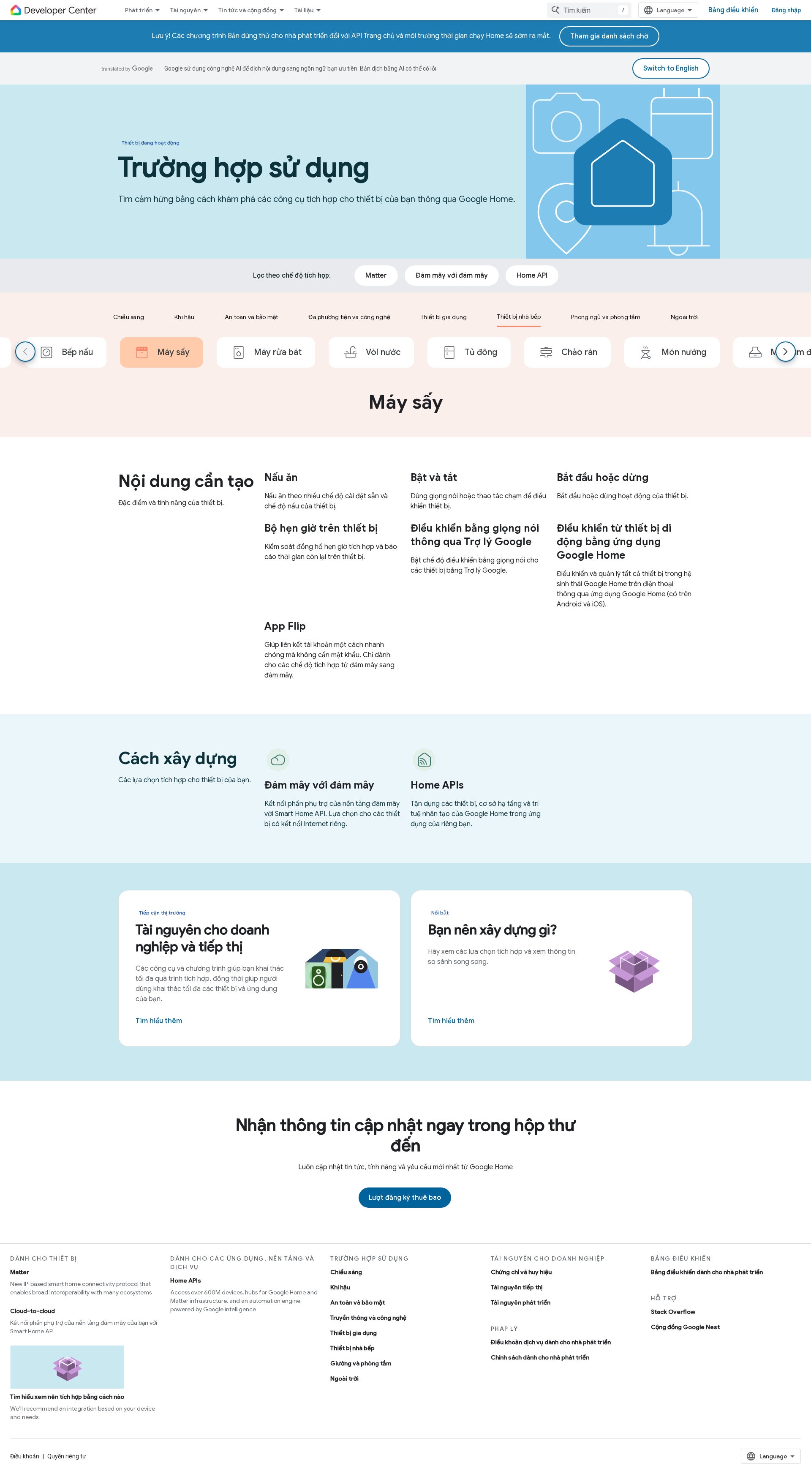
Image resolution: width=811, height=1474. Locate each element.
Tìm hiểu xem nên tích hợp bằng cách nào (67, 1396)
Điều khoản (24, 1456)
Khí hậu (340, 1287)
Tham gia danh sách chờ (609, 36)
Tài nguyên (185, 10)
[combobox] (589, 10)
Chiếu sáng (346, 1272)
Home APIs (185, 1280)
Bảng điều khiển (733, 10)
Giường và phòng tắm (360, 1363)
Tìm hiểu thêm (159, 1021)
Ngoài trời (344, 1378)
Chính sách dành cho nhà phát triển (540, 1357)
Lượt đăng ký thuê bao (405, 1197)
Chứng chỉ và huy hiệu (521, 1272)
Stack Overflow (673, 1312)
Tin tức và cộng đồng (247, 10)
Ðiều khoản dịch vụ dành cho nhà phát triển (551, 1342)
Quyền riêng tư (66, 1456)
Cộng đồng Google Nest (685, 1327)
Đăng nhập (786, 10)
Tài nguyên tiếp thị (516, 1287)
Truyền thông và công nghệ (368, 1317)
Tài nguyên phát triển (520, 1302)
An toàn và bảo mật (357, 1302)
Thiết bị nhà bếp (352, 1348)
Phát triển (138, 10)
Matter (19, 1272)
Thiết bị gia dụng (353, 1333)
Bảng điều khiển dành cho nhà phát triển (707, 1272)
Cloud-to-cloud (32, 1311)
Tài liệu (303, 10)
